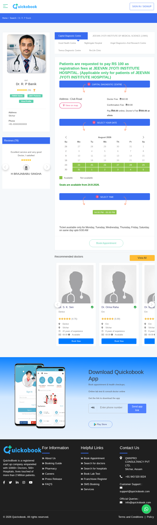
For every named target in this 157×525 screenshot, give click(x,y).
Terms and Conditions (130, 516)
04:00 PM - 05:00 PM (104, 212)
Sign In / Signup (141, 6)
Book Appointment (94, 458)
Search (13, 18)
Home (5, 18)
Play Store (101, 424)
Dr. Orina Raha (110, 307)
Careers (49, 473)
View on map (71, 105)
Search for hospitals (95, 468)
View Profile (26, 101)
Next (47, 167)
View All (142, 258)
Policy (150, 516)
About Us (50, 458)
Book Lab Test (92, 473)
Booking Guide (53, 463)
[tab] (71, 35)
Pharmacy (51, 468)
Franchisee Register (95, 479)
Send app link (137, 408)
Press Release (53, 479)
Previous (5, 167)
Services (89, 489)
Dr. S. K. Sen (66, 307)
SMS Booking (91, 484)
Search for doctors (94, 463)
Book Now (76, 341)
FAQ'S (48, 484)
